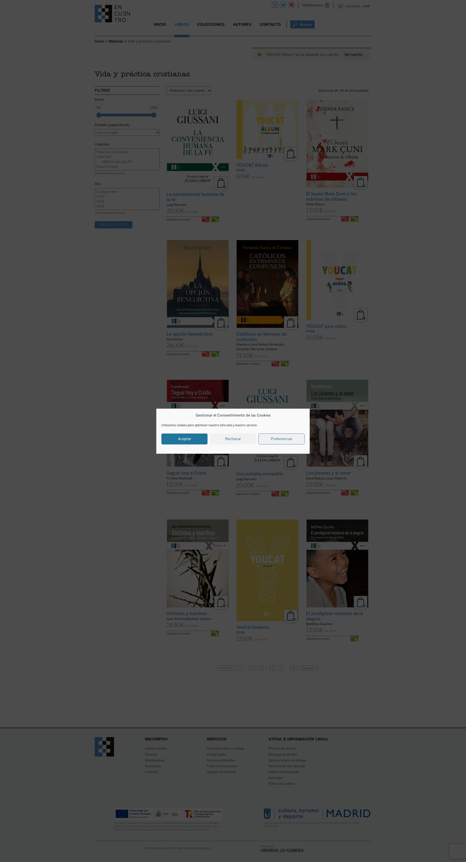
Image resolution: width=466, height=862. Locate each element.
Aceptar (184, 438)
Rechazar (233, 438)
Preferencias (281, 438)
